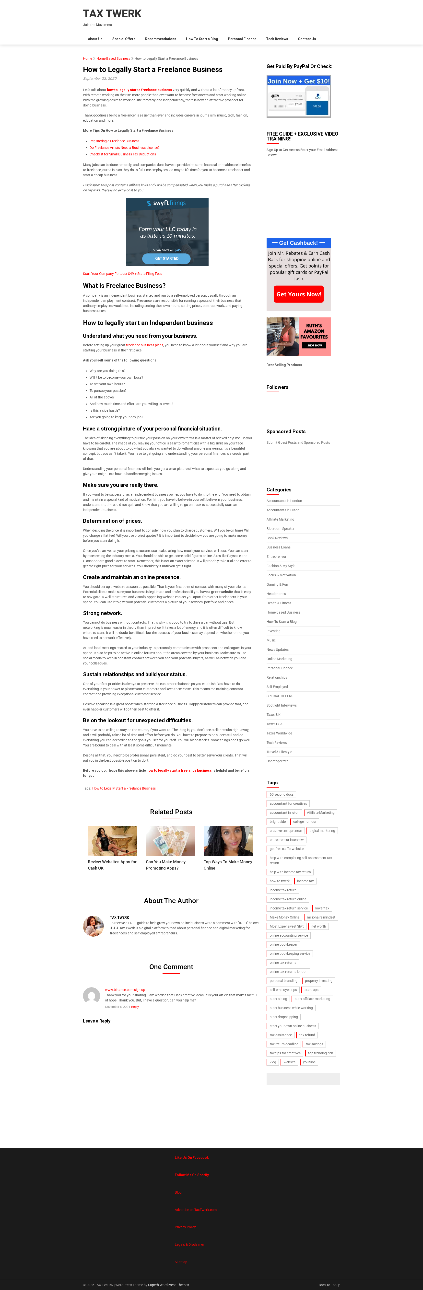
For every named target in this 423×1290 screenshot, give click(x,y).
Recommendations (160, 39)
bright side (278, 822)
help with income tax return (290, 872)
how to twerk (280, 881)
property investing (318, 981)
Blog (178, 1192)
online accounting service (289, 935)
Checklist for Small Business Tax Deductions (123, 154)
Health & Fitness (279, 603)
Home (87, 58)
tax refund (307, 1035)
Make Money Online (284, 917)
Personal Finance (242, 39)
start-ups (311, 990)
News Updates (278, 649)
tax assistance (281, 1035)
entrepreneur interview (287, 840)
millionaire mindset (321, 917)
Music (271, 640)
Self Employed (277, 687)
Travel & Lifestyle (279, 752)
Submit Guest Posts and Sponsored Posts (298, 442)
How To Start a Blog (202, 39)
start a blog (278, 999)
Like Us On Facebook (192, 1158)
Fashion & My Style (281, 566)
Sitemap (181, 1262)
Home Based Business (113, 58)
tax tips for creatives (285, 1053)
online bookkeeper (283, 944)
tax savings (314, 1044)
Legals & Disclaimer (189, 1244)
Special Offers (123, 39)
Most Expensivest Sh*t (287, 926)
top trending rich (320, 1053)
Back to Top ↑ (329, 1285)
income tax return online (288, 899)
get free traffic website (287, 849)
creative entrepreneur (286, 831)
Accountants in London (284, 501)
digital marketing (322, 831)
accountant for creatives (288, 803)
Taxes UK (274, 715)
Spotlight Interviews (282, 705)
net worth (318, 926)
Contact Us (307, 39)
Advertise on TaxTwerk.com (196, 1210)
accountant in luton (284, 812)
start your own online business (293, 1026)
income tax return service (289, 908)
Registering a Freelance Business (114, 141)
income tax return (283, 890)
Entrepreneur (276, 556)
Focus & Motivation (281, 575)
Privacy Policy (185, 1227)
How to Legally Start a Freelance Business (124, 788)
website (289, 1062)
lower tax (322, 908)
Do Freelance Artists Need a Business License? (125, 148)
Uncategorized (278, 761)
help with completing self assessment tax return (301, 860)
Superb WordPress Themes (168, 1285)
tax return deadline (284, 1044)
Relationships (277, 677)
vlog (273, 1062)
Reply (135, 1007)
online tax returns (283, 963)
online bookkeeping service (290, 953)
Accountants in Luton (283, 510)
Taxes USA (274, 724)
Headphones (276, 594)
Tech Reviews (277, 39)
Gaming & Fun (277, 584)
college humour (305, 822)
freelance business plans (144, 345)
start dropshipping (284, 1017)
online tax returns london (288, 972)
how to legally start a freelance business (139, 90)
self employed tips (283, 990)
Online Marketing (279, 659)
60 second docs (282, 794)
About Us (95, 39)
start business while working (291, 1008)
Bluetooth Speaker (280, 529)
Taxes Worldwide (279, 733)
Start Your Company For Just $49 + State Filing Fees (122, 274)
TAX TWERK (112, 13)
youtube (309, 1062)
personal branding (283, 981)
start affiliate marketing (312, 999)
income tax (305, 881)
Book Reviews (277, 538)
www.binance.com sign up (125, 990)
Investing (274, 631)
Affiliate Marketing (280, 519)
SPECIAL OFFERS (280, 696)
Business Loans (279, 547)
